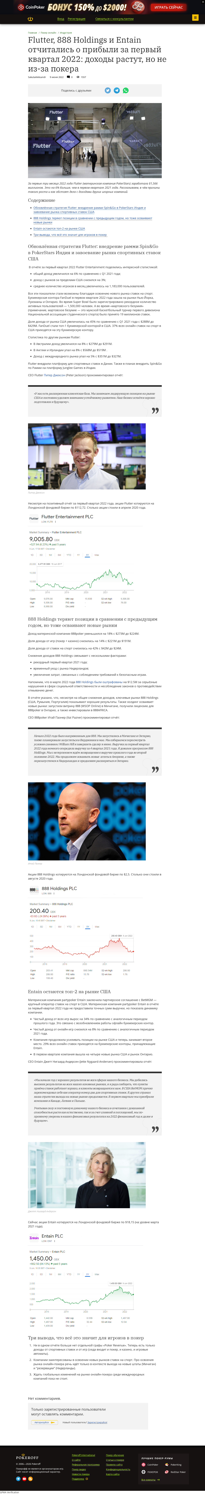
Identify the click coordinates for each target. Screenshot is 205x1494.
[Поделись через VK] (99, 90)
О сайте (76, 1459)
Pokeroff (30, 19)
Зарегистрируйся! (97, 1422)
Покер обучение (115, 1455)
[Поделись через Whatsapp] (126, 90)
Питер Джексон (54, 375)
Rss (30, 1479)
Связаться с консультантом (114, 19)
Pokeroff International (83, 1455)
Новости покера (81, 1474)
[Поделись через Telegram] (117, 90)
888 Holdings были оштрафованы (99, 682)
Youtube (24, 1479)
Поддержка (78, 1478)
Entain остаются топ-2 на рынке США (59, 228)
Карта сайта (112, 1474)
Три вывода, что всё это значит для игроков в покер (70, 235)
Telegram (18, 1479)
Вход (60, 19)
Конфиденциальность (118, 1469)
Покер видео (79, 1469)
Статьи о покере (115, 1459)
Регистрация (76, 19)
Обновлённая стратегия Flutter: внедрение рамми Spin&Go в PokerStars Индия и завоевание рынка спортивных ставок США (89, 210)
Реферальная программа (86, 1464)
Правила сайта (114, 1464)
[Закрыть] (203, 2)
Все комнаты (148, 1479)
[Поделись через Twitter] (108, 90)
